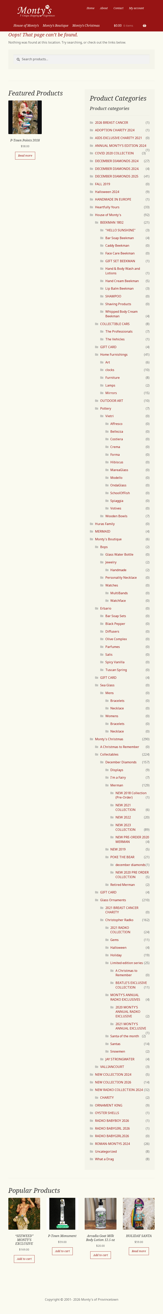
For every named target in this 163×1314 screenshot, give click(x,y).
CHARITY (107, 1097)
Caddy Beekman (117, 245)
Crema (115, 447)
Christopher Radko (119, 920)
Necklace (117, 708)
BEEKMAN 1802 (111, 222)
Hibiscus (116, 462)
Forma (115, 454)
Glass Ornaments (113, 900)
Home (90, 8)
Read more (25, 155)
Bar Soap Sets (115, 616)
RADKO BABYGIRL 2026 (112, 1128)
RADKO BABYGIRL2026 (112, 1136)
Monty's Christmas (109, 739)
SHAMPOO (113, 296)
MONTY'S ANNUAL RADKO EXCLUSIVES (125, 997)
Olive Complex (116, 639)
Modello (116, 477)
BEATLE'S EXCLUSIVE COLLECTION (131, 985)
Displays (116, 770)
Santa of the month (124, 1036)
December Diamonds (121, 762)
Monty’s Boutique (55, 25)
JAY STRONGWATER (119, 1059)
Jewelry (110, 562)
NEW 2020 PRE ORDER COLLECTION (132, 874)
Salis (109, 654)
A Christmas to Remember (119, 747)
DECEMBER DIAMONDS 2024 (116, 161)
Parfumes (112, 647)
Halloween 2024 (107, 192)
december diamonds (130, 865)
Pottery (105, 408)
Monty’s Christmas (86, 25)
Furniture (112, 377)
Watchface (118, 600)
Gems (114, 940)
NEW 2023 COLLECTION (125, 827)
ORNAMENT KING (108, 1105)
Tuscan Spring (116, 670)
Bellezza (116, 431)
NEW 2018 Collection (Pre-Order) (131, 795)
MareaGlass (119, 470)
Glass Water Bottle (119, 554)
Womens (111, 716)
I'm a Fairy (118, 777)
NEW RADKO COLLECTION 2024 (119, 1090)
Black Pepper (115, 623)
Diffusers (112, 631)
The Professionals (119, 331)
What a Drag (104, 1159)
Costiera (116, 439)
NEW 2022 (123, 817)
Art (107, 362)
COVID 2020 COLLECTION (114, 153)
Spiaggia (116, 501)
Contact (118, 8)
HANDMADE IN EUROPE (113, 199)
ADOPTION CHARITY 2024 (114, 130)
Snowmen (117, 1051)
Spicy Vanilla (114, 662)
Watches (111, 585)
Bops (104, 547)
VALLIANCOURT (112, 1067)
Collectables (109, 754)
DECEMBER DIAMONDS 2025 (116, 176)
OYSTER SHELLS (107, 1113)
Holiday (116, 955)
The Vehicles (115, 339)
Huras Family (105, 524)
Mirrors (111, 393)
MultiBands (119, 593)
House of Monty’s (26, 25)
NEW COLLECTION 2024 (113, 1074)
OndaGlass (118, 485)
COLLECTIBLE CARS (115, 324)
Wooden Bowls (116, 516)
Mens (109, 693)
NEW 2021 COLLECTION (125, 807)
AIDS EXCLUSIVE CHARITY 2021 (118, 138)
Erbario (105, 608)
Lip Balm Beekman (119, 288)
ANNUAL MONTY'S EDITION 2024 (120, 145)
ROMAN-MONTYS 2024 (112, 1144)
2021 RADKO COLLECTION (120, 929)
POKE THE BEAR (122, 857)
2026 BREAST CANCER (111, 122)
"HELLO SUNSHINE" (120, 230)
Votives (115, 508)
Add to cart (24, 1259)
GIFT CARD (108, 347)
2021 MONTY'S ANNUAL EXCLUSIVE (130, 1026)
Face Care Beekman (120, 253)
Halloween (118, 947)
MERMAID (102, 531)
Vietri (109, 416)
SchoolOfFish (120, 493)
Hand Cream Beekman (122, 281)
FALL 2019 (102, 184)
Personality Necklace (121, 577)
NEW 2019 (118, 849)
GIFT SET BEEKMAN (120, 261)
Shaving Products (118, 304)
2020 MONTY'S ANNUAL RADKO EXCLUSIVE (127, 1011)
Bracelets (117, 700)
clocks (109, 370)
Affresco (116, 424)
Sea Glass (107, 685)
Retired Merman (122, 884)
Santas (115, 1044)
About (104, 8)
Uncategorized (106, 1151)
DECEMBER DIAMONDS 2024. (117, 169)
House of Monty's (108, 215)
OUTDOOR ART (111, 400)
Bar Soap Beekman (119, 238)
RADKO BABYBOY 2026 (112, 1120)
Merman (116, 785)
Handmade (118, 570)
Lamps (110, 385)
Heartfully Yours (107, 207)
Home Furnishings (114, 354)
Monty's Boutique (108, 539)
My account (136, 8)
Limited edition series (126, 963)
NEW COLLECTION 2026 (113, 1082)
